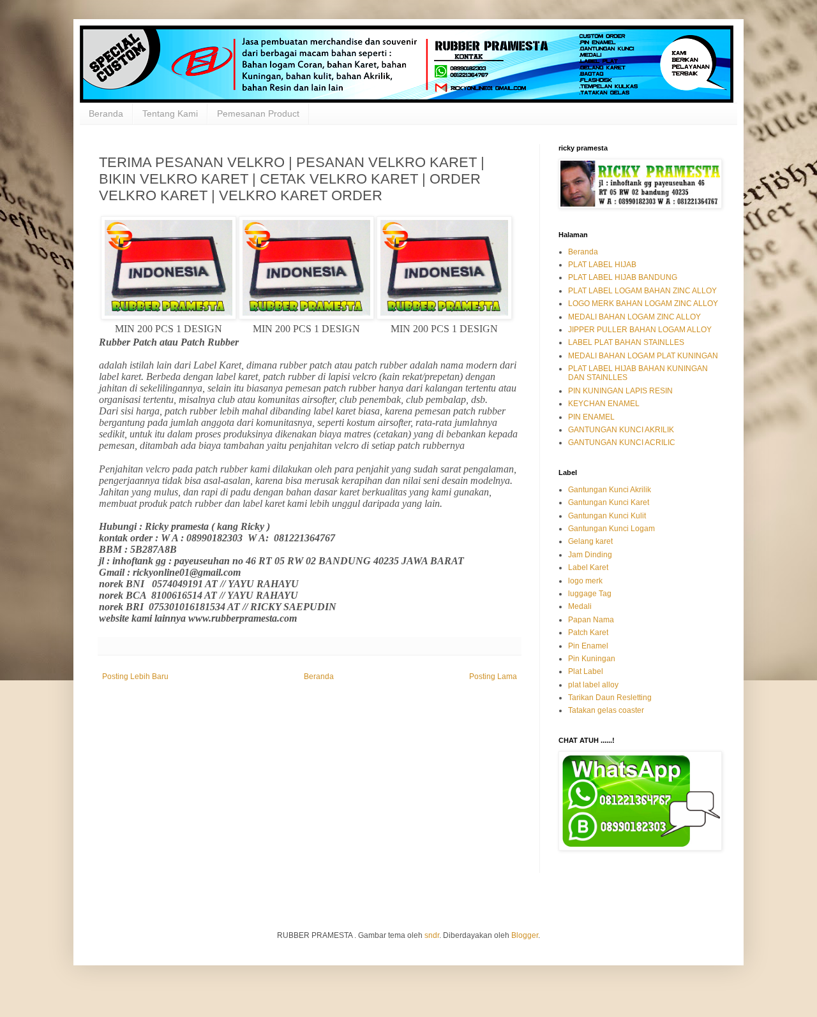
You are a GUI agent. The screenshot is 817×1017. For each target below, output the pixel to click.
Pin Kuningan (591, 658)
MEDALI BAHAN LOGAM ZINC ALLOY (634, 316)
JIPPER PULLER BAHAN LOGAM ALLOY (640, 329)
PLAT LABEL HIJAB (602, 264)
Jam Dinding (590, 554)
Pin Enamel (588, 645)
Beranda (106, 113)
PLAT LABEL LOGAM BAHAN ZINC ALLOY (642, 290)
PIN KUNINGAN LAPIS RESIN (620, 390)
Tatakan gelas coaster (606, 710)
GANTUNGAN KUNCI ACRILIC (621, 442)
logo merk (585, 580)
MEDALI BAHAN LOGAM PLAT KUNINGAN (643, 355)
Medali (580, 606)
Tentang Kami (170, 113)
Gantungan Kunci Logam (611, 528)
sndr (431, 935)
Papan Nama (591, 619)
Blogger (524, 935)
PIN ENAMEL (591, 417)
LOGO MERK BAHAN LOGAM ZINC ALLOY (643, 303)
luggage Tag (589, 593)
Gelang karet (590, 541)
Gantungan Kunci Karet (608, 502)
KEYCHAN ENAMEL (604, 403)
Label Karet (588, 567)
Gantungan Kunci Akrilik (609, 489)
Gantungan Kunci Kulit (607, 515)
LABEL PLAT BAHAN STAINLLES (626, 342)
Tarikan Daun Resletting (610, 697)
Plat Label (585, 671)
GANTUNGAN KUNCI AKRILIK (621, 429)
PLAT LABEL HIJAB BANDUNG (622, 277)
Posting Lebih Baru (135, 676)
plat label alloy (593, 684)
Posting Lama (493, 676)
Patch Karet (588, 632)
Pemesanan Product (258, 113)
